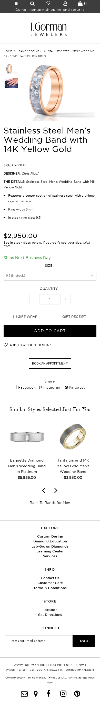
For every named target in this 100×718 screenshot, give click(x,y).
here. (7, 245)
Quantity (49, 288)
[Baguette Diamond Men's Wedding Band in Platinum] (26, 451)
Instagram (51, 387)
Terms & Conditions (50, 588)
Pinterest (76, 387)
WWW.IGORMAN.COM (30, 665)
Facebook (26, 387)
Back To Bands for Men (50, 503)
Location (50, 610)
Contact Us (50, 578)
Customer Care (50, 583)
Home (8, 51)
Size (49, 265)
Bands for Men (30, 51)
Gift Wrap (27, 316)
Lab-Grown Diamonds (50, 546)
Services (50, 556)
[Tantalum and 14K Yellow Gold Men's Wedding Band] (73, 451)
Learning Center (50, 551)
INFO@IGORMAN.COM (77, 669)
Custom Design (50, 536)
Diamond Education (50, 541)
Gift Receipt (74, 316)
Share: (49, 381)
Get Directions (50, 615)
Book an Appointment (50, 363)
